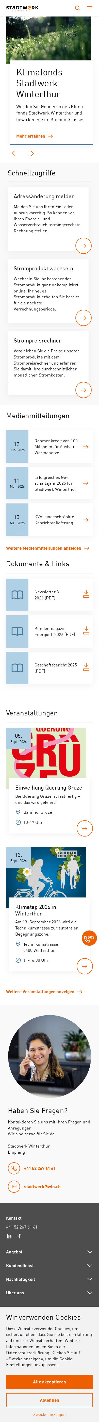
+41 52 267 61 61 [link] (22, 1227)
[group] (48, 41)
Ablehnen (49, 1400)
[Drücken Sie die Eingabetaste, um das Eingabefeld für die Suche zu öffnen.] (78, 8)
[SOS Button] (89, 938)
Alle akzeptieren (49, 1381)
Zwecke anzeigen (49, 1414)
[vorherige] (13, 153)
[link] (51, 136)
